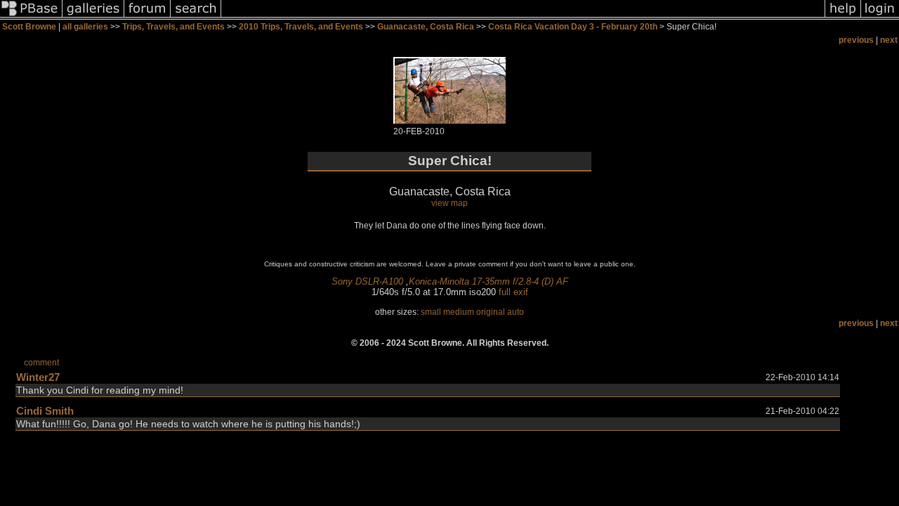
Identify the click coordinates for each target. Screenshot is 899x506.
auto (515, 312)
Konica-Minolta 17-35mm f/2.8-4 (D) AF (488, 281)
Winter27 (38, 377)
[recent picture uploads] (93, 17)
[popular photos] (523, 17)
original (490, 312)
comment (41, 363)
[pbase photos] (31, 17)
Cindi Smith (45, 411)
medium (458, 312)
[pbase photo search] (196, 17)
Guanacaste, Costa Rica (425, 27)
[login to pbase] (880, 17)
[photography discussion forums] (147, 17)
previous (856, 40)
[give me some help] (843, 17)
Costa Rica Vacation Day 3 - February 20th (572, 27)
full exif (513, 292)
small (431, 312)
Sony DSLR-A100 (367, 281)
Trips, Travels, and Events (173, 27)
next (889, 40)
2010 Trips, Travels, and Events (301, 27)
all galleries (85, 27)
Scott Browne (29, 27)
